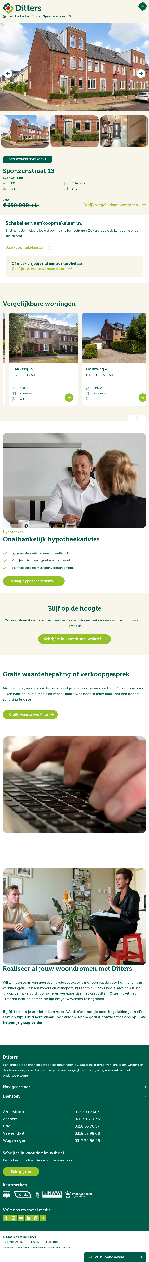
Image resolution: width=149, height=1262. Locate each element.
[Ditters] (22, 8)
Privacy (66, 1247)
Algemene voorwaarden (16, 1247)
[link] (38, 359)
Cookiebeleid (38, 1247)
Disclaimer (54, 1247)
